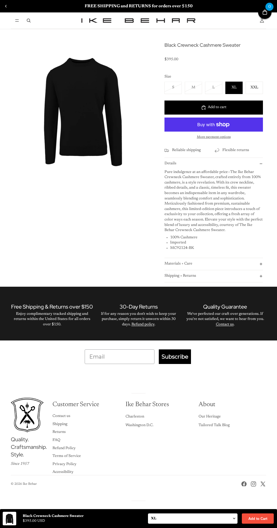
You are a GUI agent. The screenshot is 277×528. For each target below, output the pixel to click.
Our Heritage (210, 417)
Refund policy (142, 324)
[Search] (29, 20)
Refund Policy (64, 448)
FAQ (56, 440)
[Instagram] (253, 484)
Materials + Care (178, 264)
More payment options (214, 137)
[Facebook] (244, 484)
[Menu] (17, 20)
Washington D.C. (139, 425)
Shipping (59, 424)
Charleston (135, 417)
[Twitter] (263, 484)
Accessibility (63, 472)
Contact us (225, 324)
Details (170, 163)
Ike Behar (30, 484)
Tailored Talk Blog (214, 425)
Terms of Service (66, 456)
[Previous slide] (6, 6)
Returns (59, 432)
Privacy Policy (64, 464)
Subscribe (174, 356)
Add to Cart (257, 519)
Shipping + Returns (180, 276)
